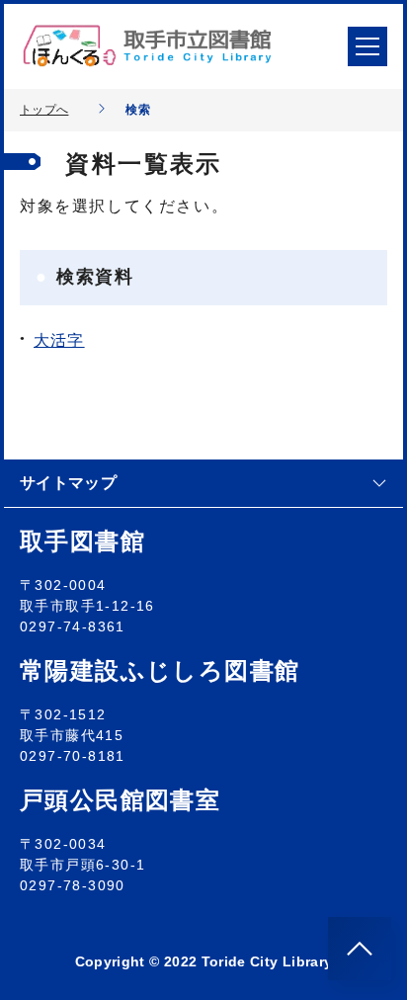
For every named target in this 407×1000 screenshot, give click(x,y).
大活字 (59, 340)
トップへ (44, 110)
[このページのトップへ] (359, 948)
